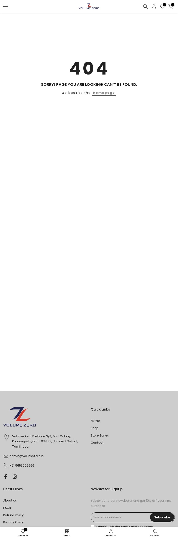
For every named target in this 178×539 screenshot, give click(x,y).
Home (95, 421)
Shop (94, 428)
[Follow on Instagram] (14, 476)
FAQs (7, 508)
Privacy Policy (13, 522)
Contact (97, 442)
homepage (104, 93)
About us (10, 500)
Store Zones (100, 435)
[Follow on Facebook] (5, 476)
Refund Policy (13, 515)
